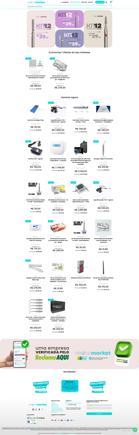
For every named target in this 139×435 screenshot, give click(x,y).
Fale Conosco (54, 404)
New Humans (59, 433)
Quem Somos (54, 405)
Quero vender (100, 2)
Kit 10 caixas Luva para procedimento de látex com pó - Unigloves (60, 77)
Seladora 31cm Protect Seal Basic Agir (35, 279)
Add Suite (71, 433)
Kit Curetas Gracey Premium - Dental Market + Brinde (35, 77)
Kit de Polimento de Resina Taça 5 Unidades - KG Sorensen (103, 240)
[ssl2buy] (36, 419)
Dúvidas (53, 403)
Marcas (90, 2)
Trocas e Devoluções (56, 408)
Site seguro (54, 412)
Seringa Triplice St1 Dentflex (103, 159)
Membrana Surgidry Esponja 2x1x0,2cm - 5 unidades (103, 121)
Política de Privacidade (57, 411)
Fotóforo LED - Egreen (35, 159)
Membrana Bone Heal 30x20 (80, 278)
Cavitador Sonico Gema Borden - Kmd (81, 121)
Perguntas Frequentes (56, 409)
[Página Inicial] (36, 4)
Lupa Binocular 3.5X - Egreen (103, 200)
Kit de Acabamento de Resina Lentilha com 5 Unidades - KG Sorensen (58, 279)
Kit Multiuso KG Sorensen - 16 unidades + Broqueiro (58, 201)
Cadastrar (99, 414)
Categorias (65, 2)
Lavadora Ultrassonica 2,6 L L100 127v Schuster (35, 239)
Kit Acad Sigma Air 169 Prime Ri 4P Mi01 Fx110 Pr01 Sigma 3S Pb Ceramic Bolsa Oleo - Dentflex (81, 161)
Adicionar (34, 91)
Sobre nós (84, 2)
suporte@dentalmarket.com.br (73, 403)
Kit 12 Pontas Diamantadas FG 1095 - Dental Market (81, 239)
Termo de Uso (54, 407)
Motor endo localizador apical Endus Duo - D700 (80, 201)
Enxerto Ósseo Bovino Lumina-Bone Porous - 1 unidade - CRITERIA (58, 319)
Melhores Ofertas (75, 2)
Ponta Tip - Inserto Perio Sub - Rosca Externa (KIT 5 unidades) (35, 319)
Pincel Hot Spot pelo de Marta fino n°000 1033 (103, 279)
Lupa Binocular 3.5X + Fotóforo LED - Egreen (58, 121)
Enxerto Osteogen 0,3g (35, 120)
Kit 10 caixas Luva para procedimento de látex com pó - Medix (58, 240)
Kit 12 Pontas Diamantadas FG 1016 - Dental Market (35, 201)
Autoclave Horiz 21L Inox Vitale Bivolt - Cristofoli (58, 159)
